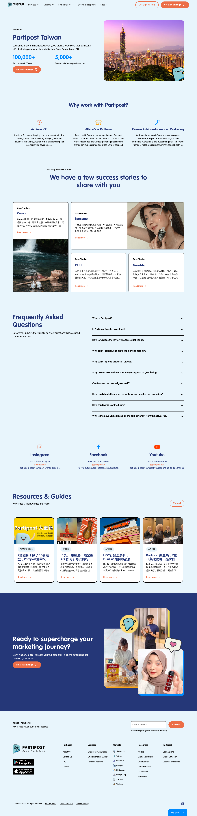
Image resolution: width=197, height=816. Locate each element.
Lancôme (56, 49)
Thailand (119, 784)
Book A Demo (168, 752)
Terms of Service (66, 803)
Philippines (120, 770)
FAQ (64, 762)
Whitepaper (142, 777)
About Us (66, 752)
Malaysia (119, 765)
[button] (33, 5)
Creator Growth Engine (97, 752)
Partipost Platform (95, 762)
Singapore (120, 751)
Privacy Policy (50, 803)
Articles (141, 752)
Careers (66, 767)
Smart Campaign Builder (97, 757)
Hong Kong (121, 775)
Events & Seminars (145, 757)
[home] (16, 5)
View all (177, 503)
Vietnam (119, 779)
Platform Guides (144, 767)
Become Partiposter (87, 5)
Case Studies (143, 772)
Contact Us (67, 757)
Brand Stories (143, 762)
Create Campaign (170, 757)
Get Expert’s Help (147, 5)
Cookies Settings (82, 803)
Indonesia (120, 761)
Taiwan (119, 756)
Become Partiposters (171, 762)
